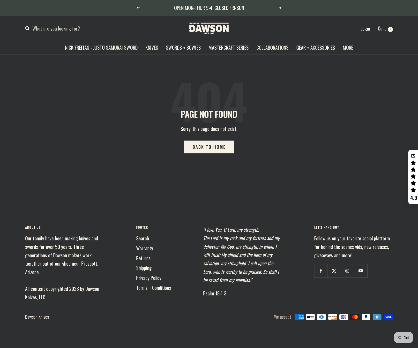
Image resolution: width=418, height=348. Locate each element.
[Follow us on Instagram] (347, 270)
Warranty (144, 248)
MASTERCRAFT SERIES (229, 47)
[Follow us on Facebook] (321, 270)
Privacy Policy (148, 277)
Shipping (144, 267)
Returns (143, 258)
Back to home (209, 147)
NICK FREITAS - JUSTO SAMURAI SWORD (101, 47)
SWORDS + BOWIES (183, 47)
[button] (413, 177)
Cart (384, 28)
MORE (348, 47)
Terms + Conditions (153, 287)
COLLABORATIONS (272, 47)
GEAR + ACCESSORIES (315, 47)
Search (142, 238)
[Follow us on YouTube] (360, 270)
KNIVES (151, 47)
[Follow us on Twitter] (334, 270)
